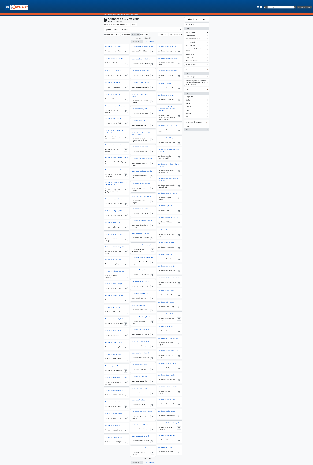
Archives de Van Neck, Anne (140, 329)
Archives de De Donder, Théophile (168, 423)
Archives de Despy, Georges (140, 270)
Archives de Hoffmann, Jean (140, 341)
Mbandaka (197, 113)
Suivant (151, 41)
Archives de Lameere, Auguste (141, 448)
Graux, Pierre (197, 54)
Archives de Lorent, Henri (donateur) (116, 170)
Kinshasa (197, 100)
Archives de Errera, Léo (139, 120)
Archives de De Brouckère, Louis (168, 58)
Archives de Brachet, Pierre (113, 414)
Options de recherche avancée (116, 29)
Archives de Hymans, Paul (113, 46)
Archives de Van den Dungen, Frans (142, 245)
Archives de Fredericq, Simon (114, 342)
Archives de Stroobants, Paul (114, 319)
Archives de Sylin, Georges (140, 424)
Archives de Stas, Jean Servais (114, 58)
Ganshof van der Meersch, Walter (197, 50)
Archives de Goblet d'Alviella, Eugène (116, 157)
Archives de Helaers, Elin (139, 376)
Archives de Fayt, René (138, 400)
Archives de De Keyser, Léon (167, 363)
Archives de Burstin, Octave (113, 402)
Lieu (187, 89)
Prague (197, 110)
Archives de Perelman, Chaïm (167, 399)
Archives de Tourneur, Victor (167, 83)
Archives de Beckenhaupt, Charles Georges (168, 165)
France (197, 103)
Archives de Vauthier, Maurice (141, 184)
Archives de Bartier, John (139, 305)
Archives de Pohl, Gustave (140, 388)
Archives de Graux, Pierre (139, 365)
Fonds (197, 129)
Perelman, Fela (197, 36)
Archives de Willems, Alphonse (114, 271)
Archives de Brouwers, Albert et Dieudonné (168, 179)
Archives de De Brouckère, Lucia (168, 351)
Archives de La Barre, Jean (166, 95)
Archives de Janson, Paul (112, 82)
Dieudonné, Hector (197, 61)
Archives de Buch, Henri (165, 447)
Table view (145, 34)
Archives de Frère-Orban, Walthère (142, 46)
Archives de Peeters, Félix (166, 242)
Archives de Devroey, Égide (113, 437)
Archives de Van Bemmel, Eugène (142, 158)
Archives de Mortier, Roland (140, 353)
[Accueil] (17, 7)
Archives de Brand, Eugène (166, 138)
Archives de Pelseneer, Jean (166, 435)
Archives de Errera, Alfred (113, 118)
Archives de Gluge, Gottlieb (140, 293)
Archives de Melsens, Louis (113, 222)
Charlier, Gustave (197, 32)
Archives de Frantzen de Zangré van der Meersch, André (116, 183)
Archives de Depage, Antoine (140, 82)
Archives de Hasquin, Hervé (140, 282)
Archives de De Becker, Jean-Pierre (168, 278)
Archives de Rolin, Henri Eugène (168, 338)
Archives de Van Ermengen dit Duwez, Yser (114, 131)
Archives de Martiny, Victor (140, 109)
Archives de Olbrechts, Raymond (115, 106)
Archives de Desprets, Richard (167, 193)
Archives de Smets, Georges (113, 331)
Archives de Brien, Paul (165, 254)
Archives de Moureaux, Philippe (141, 196)
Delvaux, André (197, 46)
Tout (187, 29)
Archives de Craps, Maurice (166, 375)
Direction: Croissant (175, 34)
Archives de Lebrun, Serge (166, 302)
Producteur (190, 25)
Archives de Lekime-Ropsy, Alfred (115, 247)
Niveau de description (194, 122)
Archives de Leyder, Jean (165, 206)
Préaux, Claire (197, 58)
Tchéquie (197, 107)
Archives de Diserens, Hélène (141, 59)
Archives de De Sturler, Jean (140, 71)
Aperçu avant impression (113, 34)
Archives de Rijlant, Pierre (113, 354)
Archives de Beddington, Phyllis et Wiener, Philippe (142, 133)
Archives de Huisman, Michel (167, 46)
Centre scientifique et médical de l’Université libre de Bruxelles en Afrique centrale (197, 82)
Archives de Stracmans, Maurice (115, 145)
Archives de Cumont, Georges (114, 234)
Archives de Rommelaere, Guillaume (116, 378)
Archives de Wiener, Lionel (113, 94)
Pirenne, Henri (197, 42)
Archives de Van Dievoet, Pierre (168, 125)
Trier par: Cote (162, 34)
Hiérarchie (127, 34)
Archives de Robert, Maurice (113, 425)
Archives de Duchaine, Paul (166, 411)
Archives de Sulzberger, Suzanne (142, 412)
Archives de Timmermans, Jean (167, 230)
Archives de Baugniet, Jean (113, 259)
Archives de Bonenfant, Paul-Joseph (142, 257)
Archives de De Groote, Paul (113, 71)
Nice (197, 117)
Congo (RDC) (197, 97)
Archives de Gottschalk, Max (113, 199)
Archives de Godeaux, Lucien (114, 295)
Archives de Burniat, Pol (112, 307)
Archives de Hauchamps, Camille (142, 171)
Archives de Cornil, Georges (140, 233)
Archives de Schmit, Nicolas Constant (140, 95)
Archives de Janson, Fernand (113, 366)
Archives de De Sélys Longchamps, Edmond (169, 150)
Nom (188, 69)
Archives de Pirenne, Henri (140, 147)
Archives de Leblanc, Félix (166, 290)
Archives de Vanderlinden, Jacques (169, 314)
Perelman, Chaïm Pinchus (197, 39)
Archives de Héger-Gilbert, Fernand (142, 220)
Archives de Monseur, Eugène (167, 387)
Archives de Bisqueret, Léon (166, 266)
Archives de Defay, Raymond (114, 211)
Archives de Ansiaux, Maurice (114, 390)
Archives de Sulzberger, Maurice (168, 217)
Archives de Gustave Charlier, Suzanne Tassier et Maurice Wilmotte (167, 109)
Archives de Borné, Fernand (140, 436)
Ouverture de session (304, 7)
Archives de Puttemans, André (167, 71)
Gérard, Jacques (197, 64)
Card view (136, 34)
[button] (257, 7)
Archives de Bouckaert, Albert (141, 317)
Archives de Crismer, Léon (140, 209)
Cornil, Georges (197, 77)
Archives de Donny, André (166, 326)
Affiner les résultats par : (197, 19)
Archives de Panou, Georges (113, 284)
